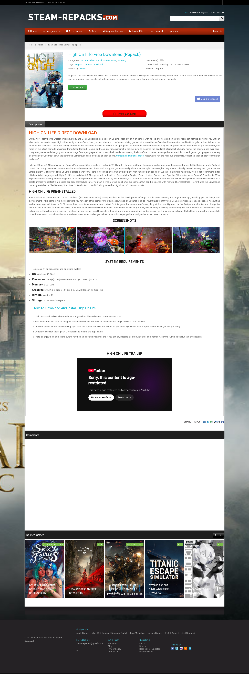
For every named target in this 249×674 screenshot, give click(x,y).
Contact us (113, 651)
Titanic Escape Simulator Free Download (159, 589)
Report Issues (146, 651)
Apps (174, 633)
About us (112, 643)
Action (40, 45)
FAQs (142, 643)
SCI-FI (113, 60)
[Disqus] (124, 487)
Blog (110, 646)
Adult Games (82, 633)
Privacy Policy (114, 649)
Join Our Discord (209, 99)
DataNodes (77, 87)
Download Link (127, 114)
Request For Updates (149, 649)
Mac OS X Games (100, 633)
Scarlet (83, 68)
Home (31, 45)
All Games (105, 60)
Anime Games (155, 633)
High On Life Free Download (89, 64)
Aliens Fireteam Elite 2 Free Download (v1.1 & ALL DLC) (124, 589)
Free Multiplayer (138, 633)
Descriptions (35, 124)
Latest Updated (187, 633)
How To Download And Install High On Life (64, 308)
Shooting (121, 60)
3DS (167, 633)
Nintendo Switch (119, 633)
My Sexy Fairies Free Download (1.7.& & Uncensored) (42, 589)
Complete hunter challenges (130, 155)
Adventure (94, 60)
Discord (220, 13)
